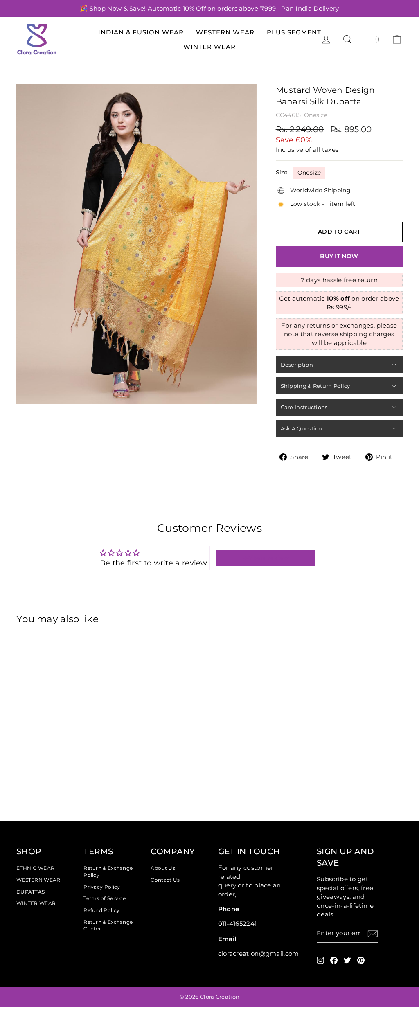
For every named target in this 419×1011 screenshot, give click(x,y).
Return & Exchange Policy (108, 871)
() (377, 38)
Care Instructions (304, 407)
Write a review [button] (266, 558)
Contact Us (165, 880)
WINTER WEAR (36, 903)
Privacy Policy (101, 887)
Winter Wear (209, 47)
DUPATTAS (30, 892)
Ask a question (301, 428)
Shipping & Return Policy (315, 386)
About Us (163, 868)
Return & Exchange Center (108, 925)
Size (282, 172)
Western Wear (225, 32)
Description (297, 364)
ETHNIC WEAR (35, 868)
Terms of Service (104, 898)
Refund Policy (101, 910)
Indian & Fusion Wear (141, 32)
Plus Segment (294, 32)
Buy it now (339, 256)
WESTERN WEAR (38, 880)
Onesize (309, 172)
